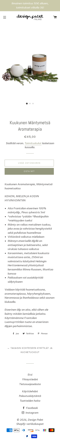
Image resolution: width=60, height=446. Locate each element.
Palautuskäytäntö (30, 396)
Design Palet (35, 420)
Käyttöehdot (30, 391)
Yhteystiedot (30, 379)
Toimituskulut (33, 143)
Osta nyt (29, 171)
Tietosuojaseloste (30, 384)
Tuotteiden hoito (30, 401)
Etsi (30, 374)
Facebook (32, 408)
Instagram (31, 413)
